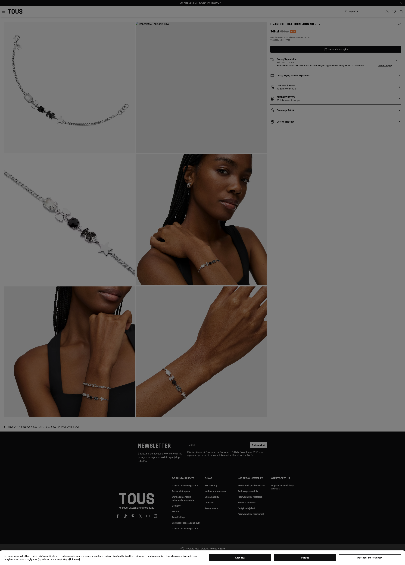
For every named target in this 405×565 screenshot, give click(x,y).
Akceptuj (240, 557)
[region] (202, 557)
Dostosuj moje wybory (370, 557)
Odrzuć (305, 557)
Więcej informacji (72, 559)
